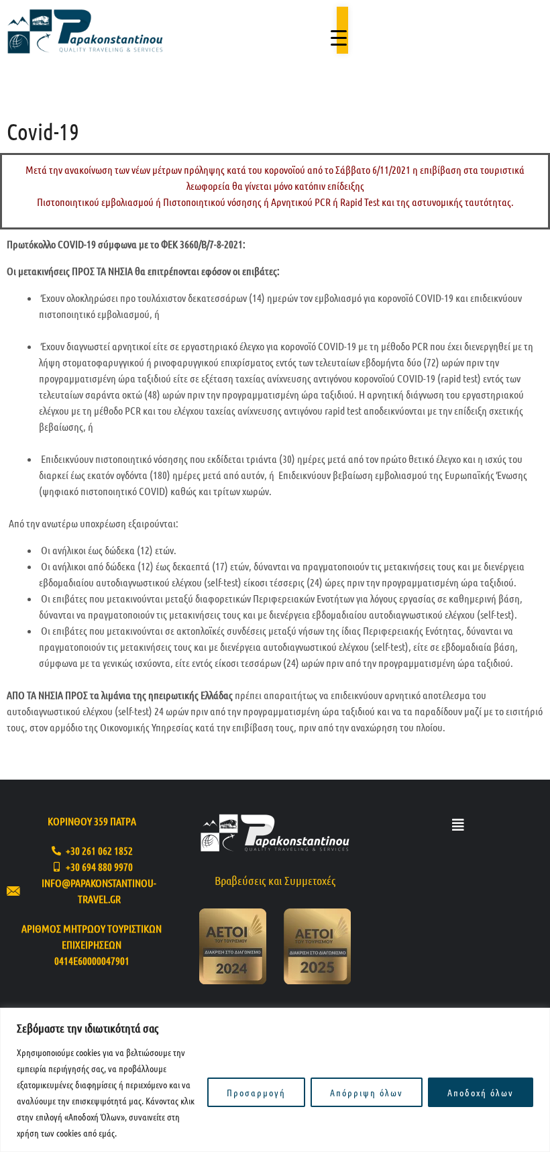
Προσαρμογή (256, 1092)
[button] (458, 825)
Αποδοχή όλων (480, 1092)
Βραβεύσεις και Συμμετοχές (275, 880)
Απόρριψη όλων (366, 1092)
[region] (275, 1080)
